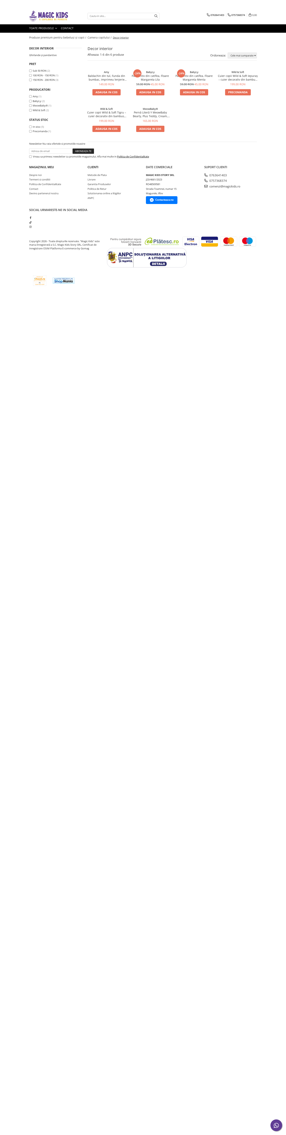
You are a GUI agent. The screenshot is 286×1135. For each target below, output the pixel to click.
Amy (35, 96)
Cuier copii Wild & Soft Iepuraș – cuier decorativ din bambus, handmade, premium (238, 77)
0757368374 (218, 181)
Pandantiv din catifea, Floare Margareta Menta (194, 77)
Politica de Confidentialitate (133, 156)
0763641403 (218, 175)
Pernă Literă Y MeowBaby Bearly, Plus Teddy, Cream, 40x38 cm (150, 114)
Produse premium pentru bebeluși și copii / (58, 37)
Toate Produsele (42, 28)
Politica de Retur (97, 189)
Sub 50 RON (39, 70)
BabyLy (37, 101)
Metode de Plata (97, 175)
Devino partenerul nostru (44, 193)
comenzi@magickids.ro (224, 186)
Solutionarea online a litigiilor (104, 193)
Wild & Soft (39, 110)
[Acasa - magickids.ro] (48, 16)
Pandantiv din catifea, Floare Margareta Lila (150, 77)
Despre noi (35, 175)
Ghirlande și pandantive (43, 55)
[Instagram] (30, 227)
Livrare (92, 179)
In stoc (36, 126)
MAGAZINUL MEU (41, 167)
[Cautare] (156, 16)
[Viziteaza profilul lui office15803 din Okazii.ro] (39, 280)
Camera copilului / (100, 37)
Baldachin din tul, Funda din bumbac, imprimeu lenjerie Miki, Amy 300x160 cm (106, 77)
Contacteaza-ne (164, 199)
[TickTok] (30, 222)
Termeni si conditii (39, 179)
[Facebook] (30, 217)
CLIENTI (93, 167)
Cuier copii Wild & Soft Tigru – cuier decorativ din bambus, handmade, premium (106, 114)
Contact (67, 28)
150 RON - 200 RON (44, 80)
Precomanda (40, 131)
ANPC (91, 198)
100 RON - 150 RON (44, 75)
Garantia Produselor (99, 184)
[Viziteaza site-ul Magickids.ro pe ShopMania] (64, 281)
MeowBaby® (40, 105)
